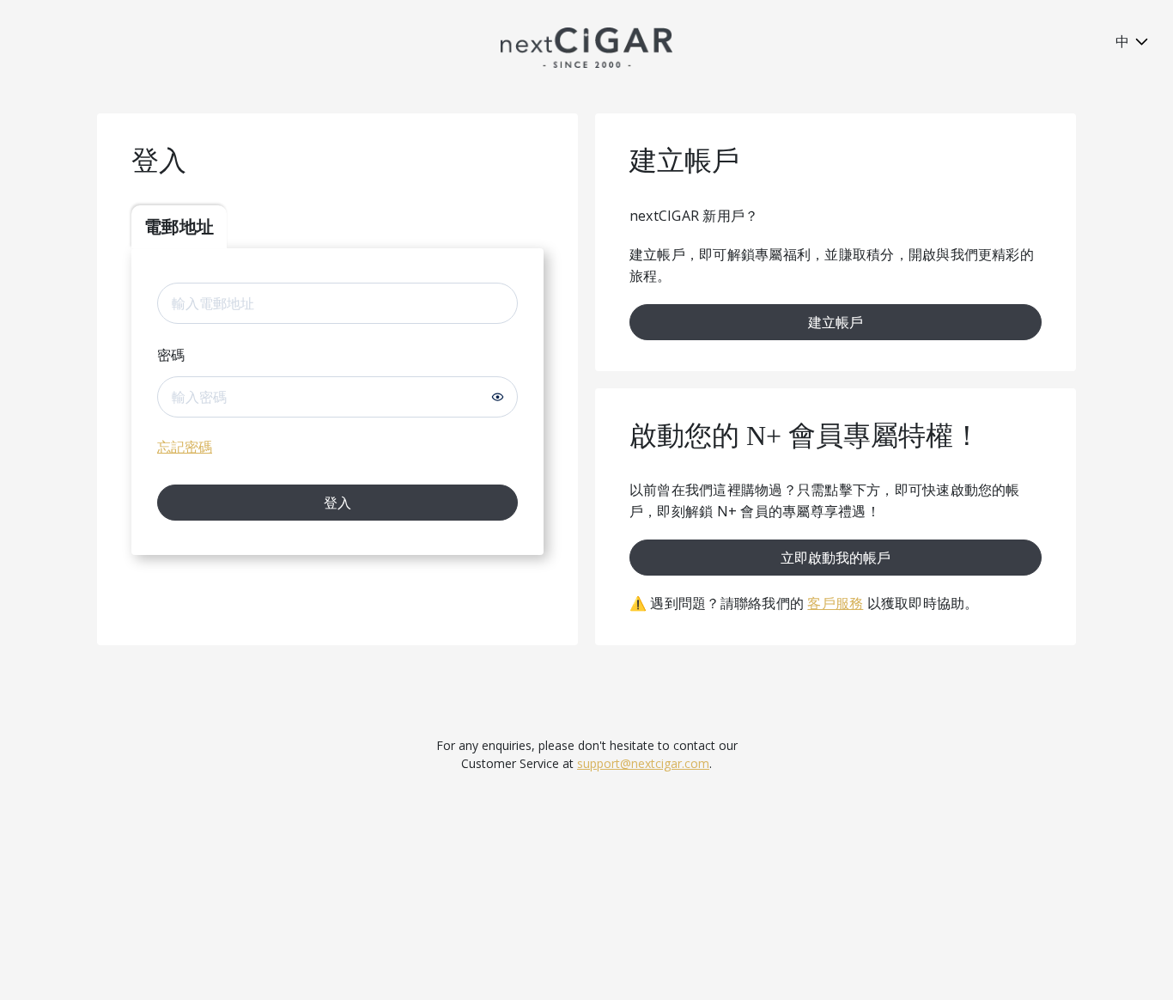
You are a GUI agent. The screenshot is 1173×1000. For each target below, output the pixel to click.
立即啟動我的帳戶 (835, 557)
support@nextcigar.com (643, 763)
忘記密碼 (184, 446)
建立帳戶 (835, 322)
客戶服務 (835, 603)
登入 (337, 502)
